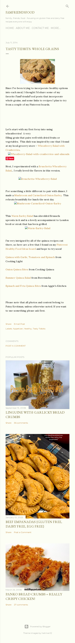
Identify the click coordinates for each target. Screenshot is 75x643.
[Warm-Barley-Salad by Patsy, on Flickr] (37, 228)
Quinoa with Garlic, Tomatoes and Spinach (30, 257)
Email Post (19, 324)
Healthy (28, 328)
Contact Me (40, 28)
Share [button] (8, 324)
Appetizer (18, 328)
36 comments (21, 423)
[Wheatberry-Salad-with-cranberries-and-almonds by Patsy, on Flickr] (38, 154)
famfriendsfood (20, 12)
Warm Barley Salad (23, 216)
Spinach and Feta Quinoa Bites (24, 285)
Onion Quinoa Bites (17, 269)
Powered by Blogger (40, 626)
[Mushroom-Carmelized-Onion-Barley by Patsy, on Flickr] (37, 203)
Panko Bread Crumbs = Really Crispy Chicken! (34, 596)
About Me (23, 28)
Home (10, 28)
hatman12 (47, 633)
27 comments (21, 604)
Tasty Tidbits (39, 328)
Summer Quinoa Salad (18, 277)
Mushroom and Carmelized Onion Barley (37, 195)
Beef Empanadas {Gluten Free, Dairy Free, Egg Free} (34, 524)
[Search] (67, 5)
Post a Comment (16, 345)
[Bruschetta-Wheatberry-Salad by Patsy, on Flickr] (37, 178)
